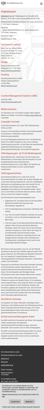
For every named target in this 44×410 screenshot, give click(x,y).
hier (3, 396)
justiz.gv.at (5, 359)
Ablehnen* (29, 402)
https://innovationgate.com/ (11, 102)
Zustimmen (15, 402)
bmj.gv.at (4, 362)
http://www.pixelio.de (33, 115)
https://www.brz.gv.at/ (9, 86)
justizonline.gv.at (7, 365)
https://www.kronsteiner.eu (10, 71)
